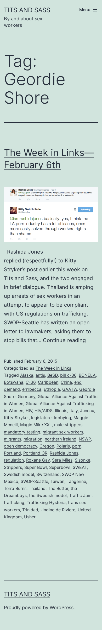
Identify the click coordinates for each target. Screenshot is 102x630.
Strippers (13, 467)
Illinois (61, 410)
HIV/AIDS (44, 410)
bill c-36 (68, 375)
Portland (12, 453)
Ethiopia (52, 389)
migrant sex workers (63, 431)
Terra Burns (15, 488)
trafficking (14, 502)
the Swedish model (48, 495)
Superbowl (59, 467)
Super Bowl (35, 467)
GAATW (69, 389)
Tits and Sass (27, 10)
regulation (14, 460)
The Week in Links (53, 368)
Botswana (13, 382)
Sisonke (82, 460)
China (66, 382)
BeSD (52, 375)
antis (40, 375)
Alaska (26, 375)
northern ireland (60, 439)
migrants (12, 439)
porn (76, 446)
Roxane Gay (38, 460)
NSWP (85, 439)
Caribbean (48, 382)
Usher (30, 516)
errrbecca (31, 389)
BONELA (87, 375)
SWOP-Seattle (34, 481)
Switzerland (48, 474)
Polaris (63, 446)
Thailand (37, 488)
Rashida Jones (64, 453)
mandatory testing (22, 431)
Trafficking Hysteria (46, 502)
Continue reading (64, 340)
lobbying (62, 417)
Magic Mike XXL (36, 424)
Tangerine (76, 481)
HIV (29, 410)
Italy (74, 410)
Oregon (46, 446)
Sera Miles (62, 460)
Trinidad (30, 509)
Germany (26, 396)
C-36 (31, 382)
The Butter (58, 488)
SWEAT (80, 467)
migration (33, 439)
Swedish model (19, 474)
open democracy (20, 446)
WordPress (61, 607)
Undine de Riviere (58, 509)
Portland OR (35, 453)
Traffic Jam (80, 495)
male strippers (68, 424)
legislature (41, 417)
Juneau (87, 410)
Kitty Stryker (16, 417)
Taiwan (57, 481)
